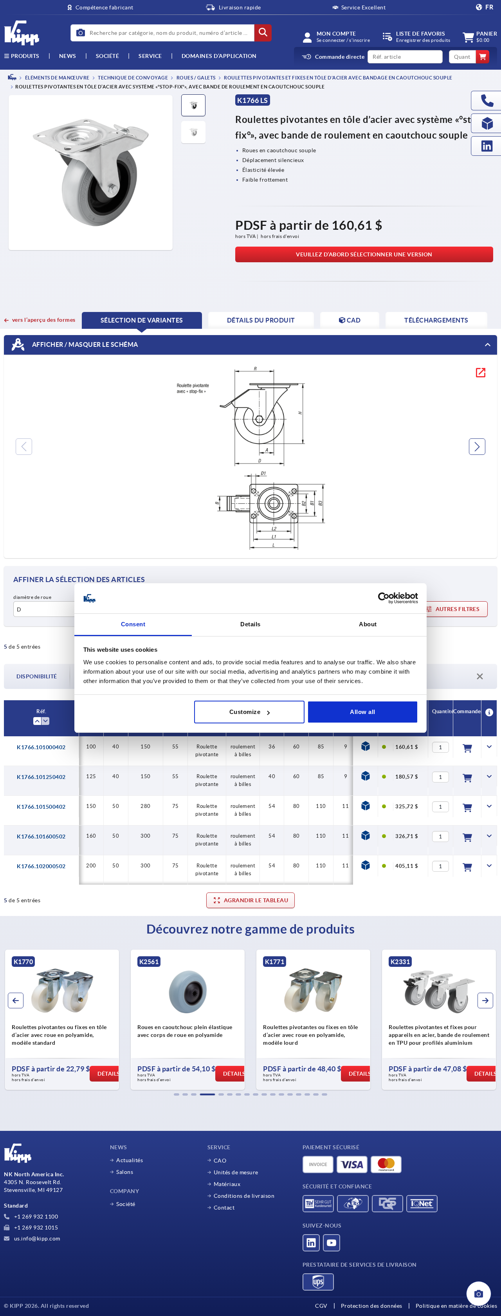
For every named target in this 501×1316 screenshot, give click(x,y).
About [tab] (368, 624)
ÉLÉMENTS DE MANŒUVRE (57, 77)
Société (107, 56)
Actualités (129, 1160)
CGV (321, 1306)
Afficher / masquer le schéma (84, 344)
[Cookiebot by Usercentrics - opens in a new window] (384, 598)
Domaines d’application (219, 56)
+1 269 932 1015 (35, 1227)
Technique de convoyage (132, 77)
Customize (245, 711)
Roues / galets (195, 77)
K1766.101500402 (41, 807)
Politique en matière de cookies (456, 1306)
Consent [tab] (133, 624)
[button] (176, 1094)
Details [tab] (250, 624)
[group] (62, 1020)
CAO (220, 1160)
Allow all (362, 711)
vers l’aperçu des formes (44, 320)
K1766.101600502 (41, 836)
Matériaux (227, 1184)
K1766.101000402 (41, 747)
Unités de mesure (236, 1172)
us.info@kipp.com (36, 1238)
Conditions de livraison (244, 1196)
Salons (124, 1172)
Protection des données (371, 1306)
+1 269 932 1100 (35, 1216)
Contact (224, 1207)
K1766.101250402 (41, 777)
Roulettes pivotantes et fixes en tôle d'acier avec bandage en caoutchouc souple (337, 77)
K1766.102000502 (41, 866)
